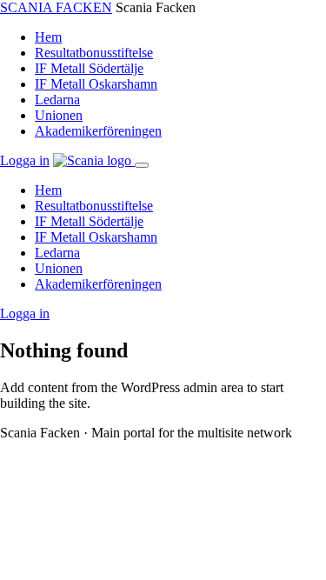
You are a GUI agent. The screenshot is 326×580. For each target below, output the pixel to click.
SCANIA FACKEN (56, 7)
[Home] (94, 160)
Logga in (25, 160)
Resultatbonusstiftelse (94, 52)
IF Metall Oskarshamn (96, 84)
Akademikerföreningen (98, 130)
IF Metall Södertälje (89, 68)
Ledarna (57, 99)
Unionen (59, 115)
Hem (48, 37)
